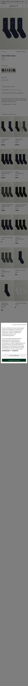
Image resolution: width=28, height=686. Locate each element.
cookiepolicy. (15, 350)
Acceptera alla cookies (14, 360)
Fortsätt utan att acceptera (19, 324)
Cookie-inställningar (14, 355)
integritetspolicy (6, 350)
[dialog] (14, 343)
